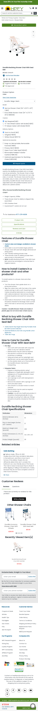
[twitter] (7, 690)
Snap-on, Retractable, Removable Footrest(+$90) (17, 144)
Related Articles (11, 444)
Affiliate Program (7, 653)
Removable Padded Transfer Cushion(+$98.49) (15, 154)
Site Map (22, 653)
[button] (19, 25)
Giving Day (5, 643)
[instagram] (19, 690)
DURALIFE (8, 73)
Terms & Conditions (25, 620)
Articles (19, 233)
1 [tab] (16, 533)
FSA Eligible (5, 620)
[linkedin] (25, 690)
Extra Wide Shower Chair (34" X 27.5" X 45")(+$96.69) (18, 114)
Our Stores (22, 647)
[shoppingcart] (36, 8)
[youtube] (31, 690)
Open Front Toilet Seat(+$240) (16, 150)
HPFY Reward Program (9, 640)
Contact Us (22, 643)
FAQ (3, 627)
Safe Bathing (9, 451)
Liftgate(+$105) (10, 135)
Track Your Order (24, 611)
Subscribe (32, 577)
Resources (6, 607)
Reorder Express (24, 614)
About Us (22, 640)
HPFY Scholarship (7, 650)
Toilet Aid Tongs (10, 334)
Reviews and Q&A (19, 229)
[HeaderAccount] (33, 8)
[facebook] (13, 690)
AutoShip (5, 656)
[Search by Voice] (32, 13)
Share (7, 475)
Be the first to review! (25, 81)
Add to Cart (26, 708)
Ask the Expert (6, 630)
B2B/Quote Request (25, 632)
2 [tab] (18, 533)
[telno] (30, 8)
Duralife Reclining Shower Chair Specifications (16, 408)
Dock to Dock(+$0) (12, 132)
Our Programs (7, 636)
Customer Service (25, 607)
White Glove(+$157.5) (12, 137)
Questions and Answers (10, 81)
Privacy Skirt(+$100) (12, 148)
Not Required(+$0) (11, 121)
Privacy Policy (23, 656)
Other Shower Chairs (19, 505)
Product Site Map (24, 659)
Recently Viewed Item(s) (19, 537)
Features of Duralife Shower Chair (18, 239)
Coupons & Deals (7, 611)
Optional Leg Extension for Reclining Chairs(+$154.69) (17, 158)
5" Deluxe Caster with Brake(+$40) (17, 126)
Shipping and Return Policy (27, 624)
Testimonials (23, 650)
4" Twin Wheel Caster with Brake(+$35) (19, 124)
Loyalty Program (7, 647)
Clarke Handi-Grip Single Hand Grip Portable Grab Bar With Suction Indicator (20, 328)
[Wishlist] (33, 32)
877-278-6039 (21, 214)
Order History (23, 617)
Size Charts (5, 624)
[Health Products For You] (14, 8)
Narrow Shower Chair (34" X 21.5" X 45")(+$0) (19, 109)
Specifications (19, 224)
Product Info (19, 220)
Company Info (24, 636)
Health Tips (5, 617)
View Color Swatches (9, 97)
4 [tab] (22, 533)
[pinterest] (7, 694)
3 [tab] (20, 533)
